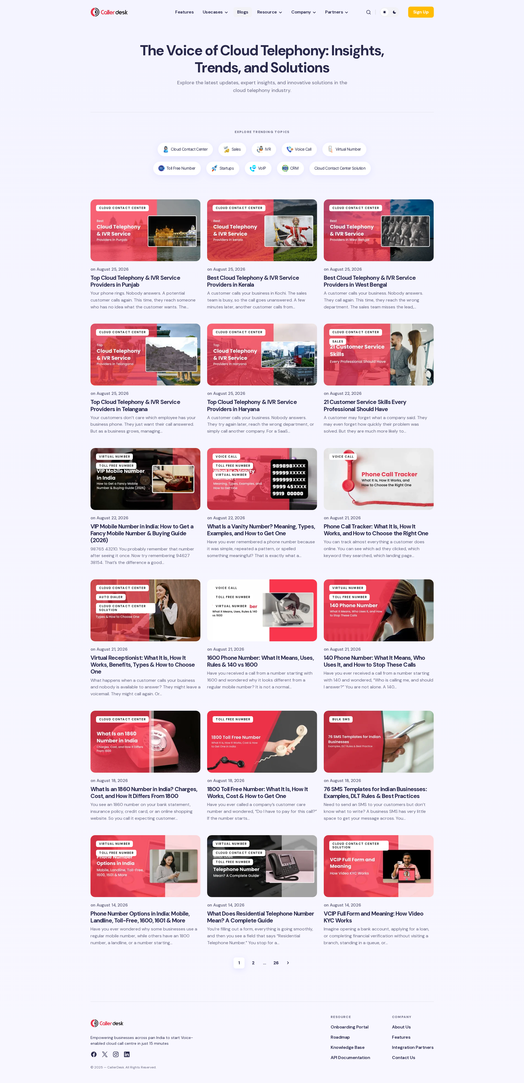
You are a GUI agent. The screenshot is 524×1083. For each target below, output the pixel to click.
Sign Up (421, 12)
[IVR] (264, 149)
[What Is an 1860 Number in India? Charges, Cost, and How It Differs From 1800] (145, 742)
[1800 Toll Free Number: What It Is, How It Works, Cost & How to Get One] (262, 742)
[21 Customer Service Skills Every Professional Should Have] (379, 355)
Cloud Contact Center (122, 208)
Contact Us (403, 1057)
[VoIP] (258, 168)
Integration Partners (413, 1047)
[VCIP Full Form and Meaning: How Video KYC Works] (379, 866)
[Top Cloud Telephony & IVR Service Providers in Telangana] (145, 355)
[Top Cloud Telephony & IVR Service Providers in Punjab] (145, 230)
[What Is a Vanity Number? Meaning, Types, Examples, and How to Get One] (262, 479)
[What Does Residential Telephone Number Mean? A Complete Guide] (262, 866)
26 (276, 963)
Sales (338, 341)
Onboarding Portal (349, 1027)
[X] (104, 1054)
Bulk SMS (341, 719)
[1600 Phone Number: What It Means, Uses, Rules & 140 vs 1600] (262, 610)
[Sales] (232, 149)
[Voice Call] (299, 149)
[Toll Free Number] (177, 168)
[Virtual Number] (344, 149)
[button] (368, 12)
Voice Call (226, 456)
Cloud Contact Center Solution (122, 608)
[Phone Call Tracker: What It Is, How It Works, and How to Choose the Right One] (379, 479)
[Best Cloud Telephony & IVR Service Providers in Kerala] (262, 230)
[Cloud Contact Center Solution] (340, 168)
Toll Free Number (116, 466)
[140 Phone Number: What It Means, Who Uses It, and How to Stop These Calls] (379, 610)
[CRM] (290, 168)
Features (401, 1037)
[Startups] (222, 168)
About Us (401, 1027)
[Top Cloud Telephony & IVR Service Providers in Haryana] (262, 355)
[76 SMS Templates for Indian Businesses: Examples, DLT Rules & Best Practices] (379, 742)
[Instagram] (115, 1054)
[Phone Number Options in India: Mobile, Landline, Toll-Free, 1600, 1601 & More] (145, 866)
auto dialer (111, 597)
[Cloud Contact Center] (185, 149)
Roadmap (340, 1037)
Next (288, 962)
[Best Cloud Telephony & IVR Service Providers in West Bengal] (379, 230)
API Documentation (350, 1057)
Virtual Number (114, 456)
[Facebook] (93, 1054)
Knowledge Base (347, 1047)
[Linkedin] (126, 1054)
